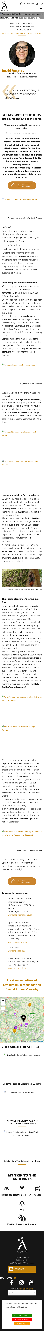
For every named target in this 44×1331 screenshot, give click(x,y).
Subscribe (22, 1289)
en (42, 3)
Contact (19, 1269)
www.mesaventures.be (17, 942)
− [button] (3, 1003)
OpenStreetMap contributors (35, 1041)
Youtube (31, 1282)
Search (37, 4)
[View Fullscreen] (3, 1008)
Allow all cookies (22, 1316)
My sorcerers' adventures (25, 185)
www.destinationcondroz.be (20, 915)
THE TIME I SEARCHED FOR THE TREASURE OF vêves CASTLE (22, 1122)
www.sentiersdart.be (16, 951)
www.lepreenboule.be (17, 968)
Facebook (11, 1282)
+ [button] (3, 1000)
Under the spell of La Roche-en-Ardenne (22, 1084)
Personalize (22, 1324)
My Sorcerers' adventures (25, 881)
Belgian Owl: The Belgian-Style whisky (22, 1161)
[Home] (4, 6)
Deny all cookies (22, 1320)
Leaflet (18, 1041)
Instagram (21, 1282)
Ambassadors (28, 4)
